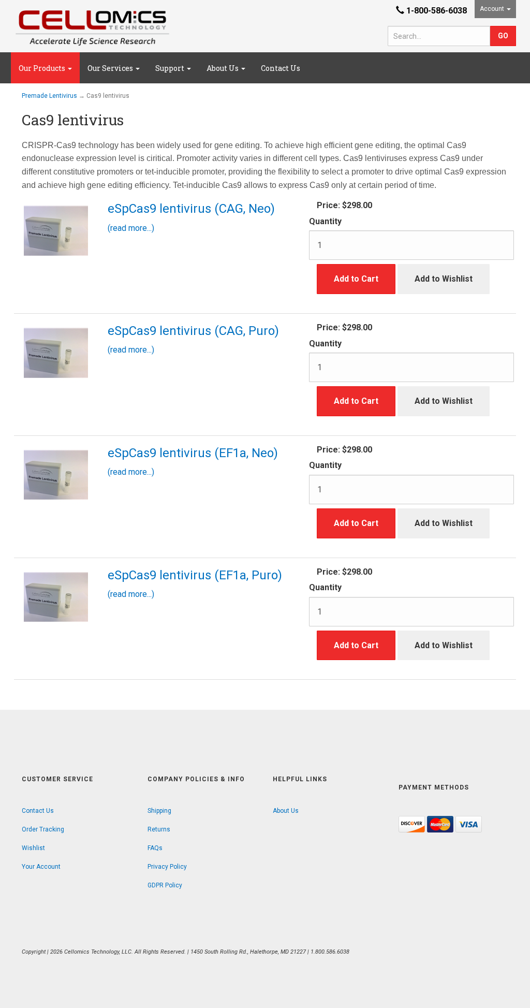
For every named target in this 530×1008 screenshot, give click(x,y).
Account (493, 8)
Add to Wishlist (444, 279)
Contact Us (280, 68)
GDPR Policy (165, 885)
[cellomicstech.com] (92, 28)
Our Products (43, 68)
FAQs (155, 848)
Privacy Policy (167, 866)
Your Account (41, 866)
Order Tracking (43, 829)
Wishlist (33, 848)
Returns (159, 829)
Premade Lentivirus (49, 95)
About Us (223, 68)
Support (170, 68)
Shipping (159, 810)
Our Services (111, 68)
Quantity (325, 221)
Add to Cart (356, 279)
